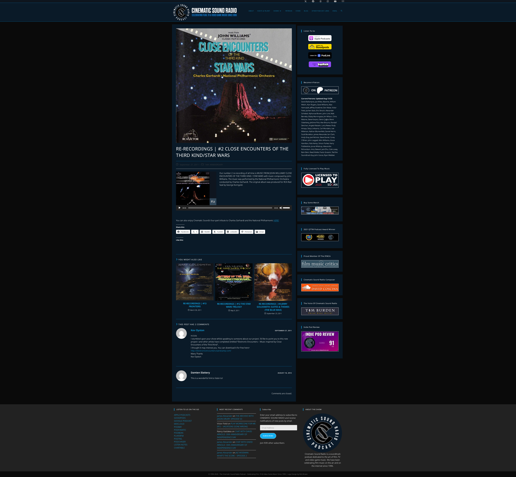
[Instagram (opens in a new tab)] (327, 1)
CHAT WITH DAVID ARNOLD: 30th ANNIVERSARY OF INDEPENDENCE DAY (234, 434)
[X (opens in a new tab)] (305, 1)
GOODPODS (180, 418)
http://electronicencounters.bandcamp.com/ (211, 350)
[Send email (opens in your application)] (341, 1)
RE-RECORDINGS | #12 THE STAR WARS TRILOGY (234, 305)
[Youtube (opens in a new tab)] (335, 1)
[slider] (287, 207)
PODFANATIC (180, 429)
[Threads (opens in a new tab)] (320, 1)
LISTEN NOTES (180, 444)
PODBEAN (178, 432)
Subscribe (268, 436)
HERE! (276, 220)
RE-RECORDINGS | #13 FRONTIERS (194, 305)
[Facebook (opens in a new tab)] (313, 1)
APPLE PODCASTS (182, 415)
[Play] (179, 208)
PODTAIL (178, 438)
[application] (234, 208)
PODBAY (178, 427)
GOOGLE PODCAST (183, 420)
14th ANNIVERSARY (214, 164)
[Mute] (281, 208)
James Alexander (224, 415)
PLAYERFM (179, 435)
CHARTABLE (179, 447)
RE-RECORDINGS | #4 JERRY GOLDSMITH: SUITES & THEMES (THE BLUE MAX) (273, 306)
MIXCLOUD (179, 423)
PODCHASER (180, 441)
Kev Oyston (197, 330)
